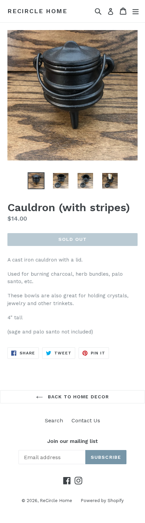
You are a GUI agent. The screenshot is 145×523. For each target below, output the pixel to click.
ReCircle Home (37, 11)
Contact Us (85, 420)
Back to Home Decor (77, 396)
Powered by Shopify (102, 500)
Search (54, 420)
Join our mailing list (72, 441)
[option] (36, 181)
